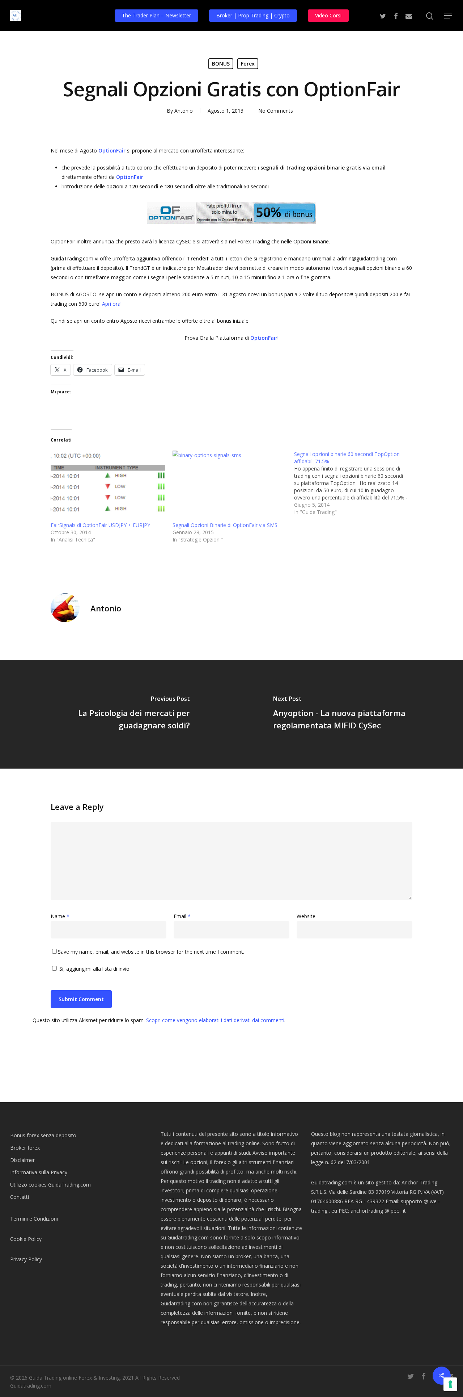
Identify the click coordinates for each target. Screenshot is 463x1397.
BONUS (221, 63)
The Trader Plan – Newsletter (156, 15)
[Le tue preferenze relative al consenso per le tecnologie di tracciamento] (450, 1384)
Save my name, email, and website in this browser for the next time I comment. (151, 951)
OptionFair (112, 150)
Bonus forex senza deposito (43, 1135)
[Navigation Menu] (448, 15)
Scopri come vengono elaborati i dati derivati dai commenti (215, 1020)
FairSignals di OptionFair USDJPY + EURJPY (100, 525)
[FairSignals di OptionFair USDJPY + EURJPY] (108, 483)
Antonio (183, 110)
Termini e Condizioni (34, 1218)
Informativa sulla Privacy (38, 1172)
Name (60, 916)
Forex (248, 63)
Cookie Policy (26, 1238)
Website (306, 916)
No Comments (275, 110)
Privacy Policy (26, 1259)
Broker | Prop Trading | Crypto (253, 15)
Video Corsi (328, 15)
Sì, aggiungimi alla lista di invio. (94, 968)
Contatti (19, 1196)
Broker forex (25, 1147)
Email (182, 916)
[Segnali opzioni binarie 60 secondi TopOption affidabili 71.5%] (355, 483)
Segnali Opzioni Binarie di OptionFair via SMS (225, 525)
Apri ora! (112, 303)
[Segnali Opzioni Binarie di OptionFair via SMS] (230, 483)
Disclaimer (22, 1160)
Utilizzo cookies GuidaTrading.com (50, 1184)
